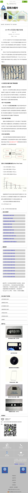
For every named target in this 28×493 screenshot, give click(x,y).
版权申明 (14, 480)
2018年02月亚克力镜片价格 (9, 267)
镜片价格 (14, 24)
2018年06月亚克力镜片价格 (11, 208)
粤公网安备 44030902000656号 (15, 491)
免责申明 (14, 477)
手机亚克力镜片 (4, 312)
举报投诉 (14, 475)
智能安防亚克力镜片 (5, 309)
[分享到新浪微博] (5, 459)
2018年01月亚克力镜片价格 (9, 270)
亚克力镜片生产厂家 (8, 24)
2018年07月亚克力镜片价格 (9, 253)
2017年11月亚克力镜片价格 (9, 276)
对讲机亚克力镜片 (5, 316)
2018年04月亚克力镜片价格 (9, 262)
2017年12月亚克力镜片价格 (9, 273)
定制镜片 (3, 319)
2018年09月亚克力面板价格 (9, 250)
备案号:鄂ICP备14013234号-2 (14, 489)
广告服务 (14, 482)
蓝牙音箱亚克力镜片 (5, 299)
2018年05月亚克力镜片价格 (9, 259)
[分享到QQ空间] (3, 459)
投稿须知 (14, 484)
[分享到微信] (7, 459)
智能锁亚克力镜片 (5, 302)
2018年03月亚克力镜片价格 (9, 264)
